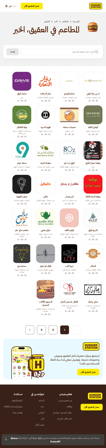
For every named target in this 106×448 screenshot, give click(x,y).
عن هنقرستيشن (65, 400)
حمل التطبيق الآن (31, 6)
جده (42, 406)
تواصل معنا (17, 413)
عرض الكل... (39, 425)
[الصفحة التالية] (29, 329)
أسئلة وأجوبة (17, 400)
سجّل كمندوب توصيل (62, 413)
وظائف (69, 406)
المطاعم (65, 21)
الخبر (56, 21)
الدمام (41, 400)
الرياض (41, 413)
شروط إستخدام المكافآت (12, 406)
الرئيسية (76, 21)
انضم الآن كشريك (64, 419)
